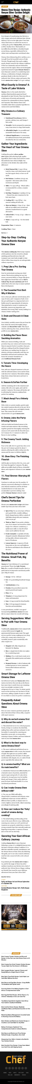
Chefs (10, 1072)
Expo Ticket (21, 1072)
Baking (5, 1072)
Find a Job (10, 1075)
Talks (27, 1072)
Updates (24, 1075)
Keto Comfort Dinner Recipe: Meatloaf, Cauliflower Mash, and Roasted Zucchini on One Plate (15, 1008)
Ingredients (17, 1075)
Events (14, 1072)
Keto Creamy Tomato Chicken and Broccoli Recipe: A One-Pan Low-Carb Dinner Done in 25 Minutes (15, 958)
